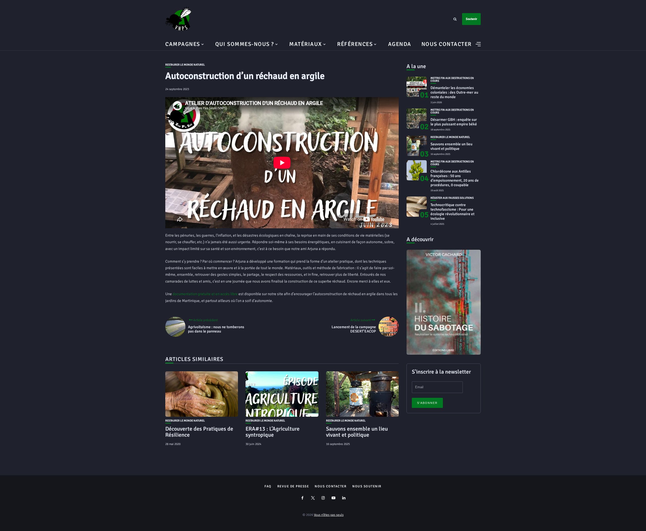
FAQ (268, 486)
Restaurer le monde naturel (185, 64)
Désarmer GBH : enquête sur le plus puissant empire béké (453, 121)
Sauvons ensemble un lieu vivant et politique (357, 431)
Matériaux (305, 44)
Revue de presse (293, 486)
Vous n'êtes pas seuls (329, 515)
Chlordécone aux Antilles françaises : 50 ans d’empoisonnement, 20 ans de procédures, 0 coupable (454, 178)
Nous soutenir (367, 486)
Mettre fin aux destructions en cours (452, 79)
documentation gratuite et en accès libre (205, 294)
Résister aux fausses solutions (452, 198)
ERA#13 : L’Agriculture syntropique (273, 431)
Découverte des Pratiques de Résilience (199, 431)
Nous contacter (446, 44)
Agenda (399, 44)
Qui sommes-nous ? (244, 44)
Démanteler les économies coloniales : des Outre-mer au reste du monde (454, 92)
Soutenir (471, 19)
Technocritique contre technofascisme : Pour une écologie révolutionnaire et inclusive (452, 212)
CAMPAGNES (182, 44)
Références (355, 44)
